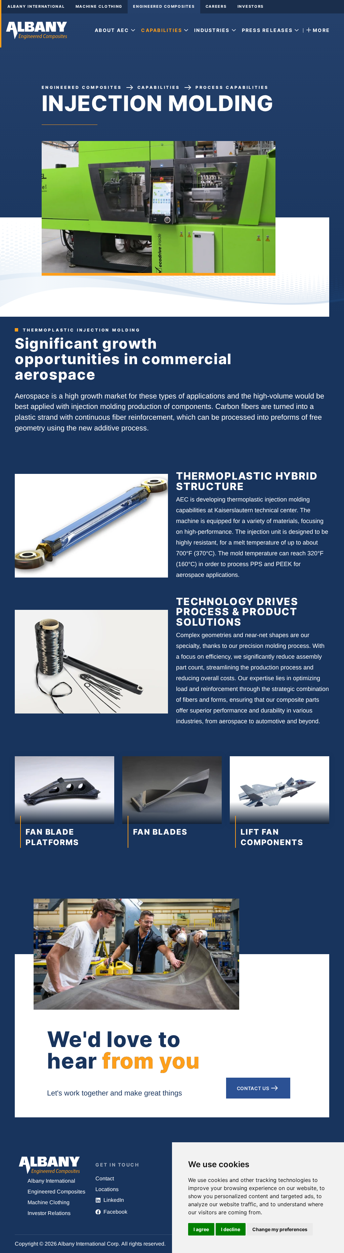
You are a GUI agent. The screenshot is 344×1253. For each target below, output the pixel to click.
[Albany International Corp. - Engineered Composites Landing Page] (37, 30)
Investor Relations (49, 1213)
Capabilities (158, 87)
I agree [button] (201, 1229)
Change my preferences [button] (279, 1229)
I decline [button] (230, 1229)
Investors (251, 6)
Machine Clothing (99, 6)
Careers (216, 6)
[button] (116, 30)
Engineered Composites (164, 6)
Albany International (36, 6)
